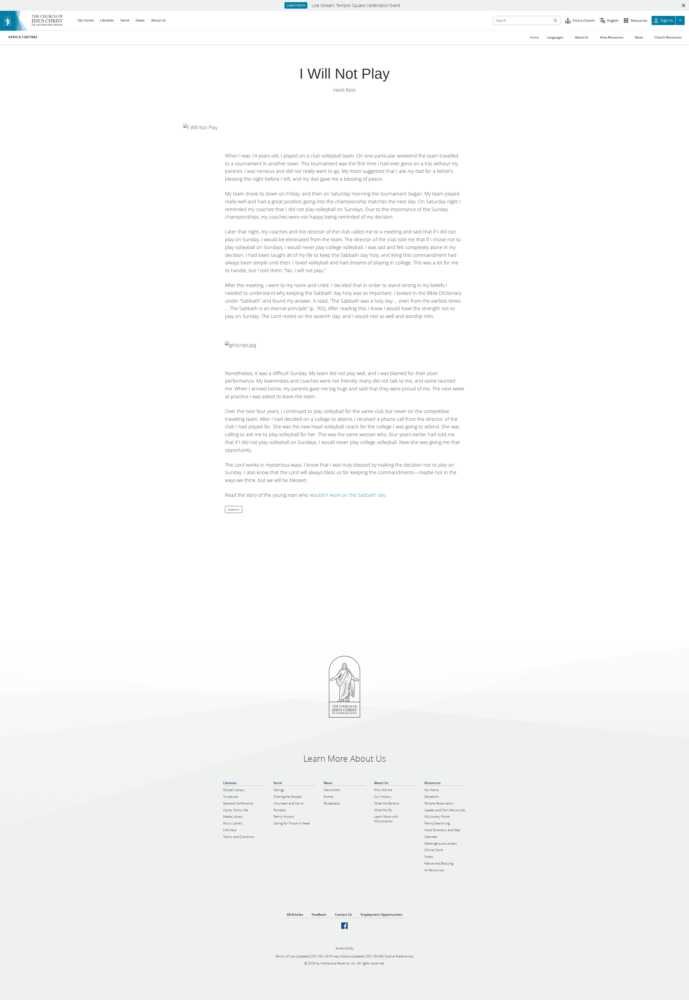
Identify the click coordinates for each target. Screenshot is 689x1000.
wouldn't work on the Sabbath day (347, 495)
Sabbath (234, 509)
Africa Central (23, 37)
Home (534, 37)
